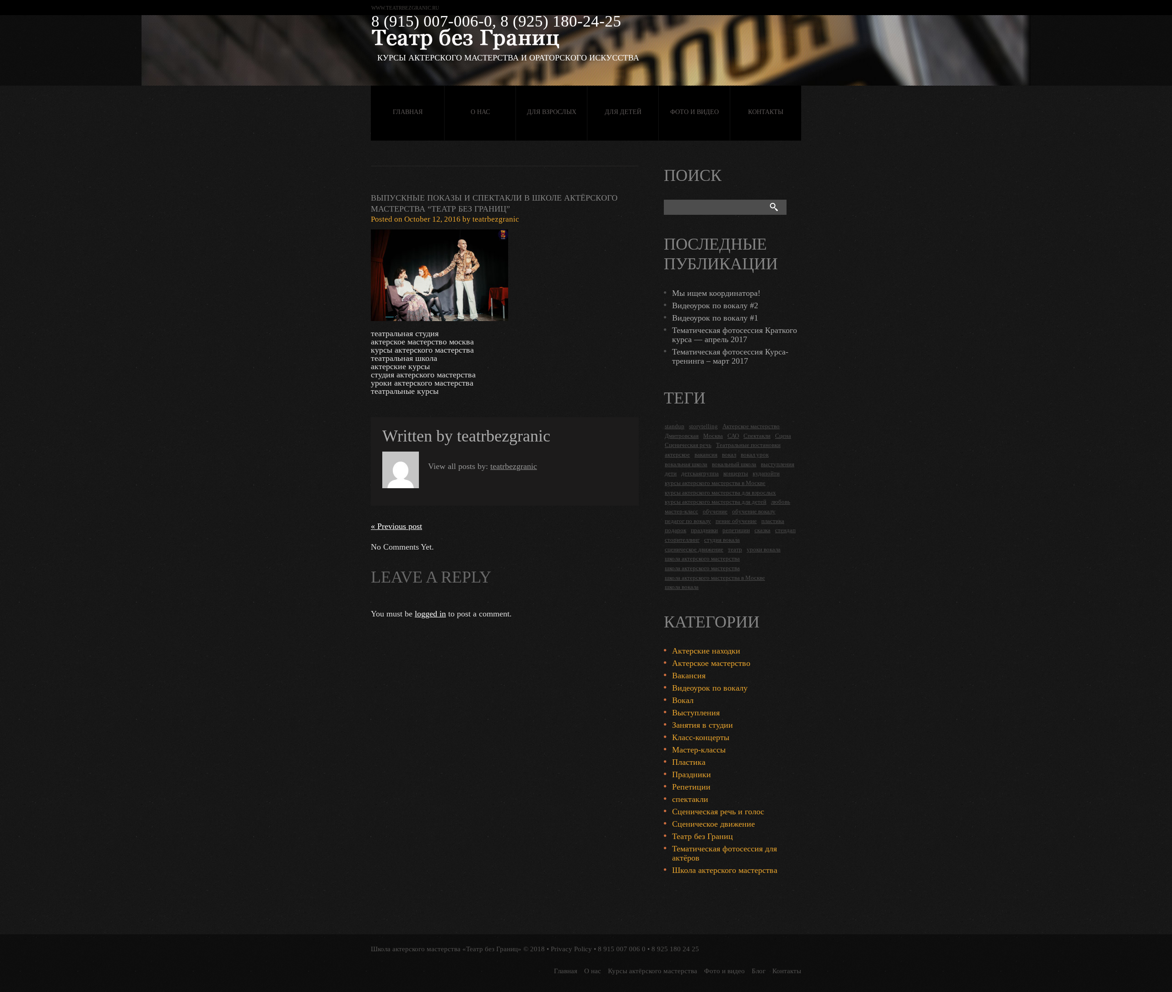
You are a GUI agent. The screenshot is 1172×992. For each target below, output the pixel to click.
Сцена (783, 435)
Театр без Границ (702, 836)
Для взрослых (551, 112)
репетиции (736, 530)
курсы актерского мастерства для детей (715, 501)
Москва (713, 435)
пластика (772, 521)
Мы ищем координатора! (716, 293)
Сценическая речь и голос (718, 811)
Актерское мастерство (751, 426)
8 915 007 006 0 (622, 949)
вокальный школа (734, 464)
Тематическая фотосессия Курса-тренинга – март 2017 (730, 356)
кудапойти (766, 473)
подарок (675, 530)
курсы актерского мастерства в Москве (715, 483)
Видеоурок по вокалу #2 (715, 305)
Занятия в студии (702, 725)
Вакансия (688, 675)
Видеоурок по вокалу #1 (715, 317)
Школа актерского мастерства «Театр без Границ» (446, 949)
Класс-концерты (700, 737)
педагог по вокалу (688, 521)
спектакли (690, 799)
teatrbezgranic (495, 219)
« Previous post (396, 526)
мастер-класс (681, 511)
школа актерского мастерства (702, 558)
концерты (735, 473)
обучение (715, 511)
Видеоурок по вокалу (710, 687)
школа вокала (682, 586)
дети (671, 473)
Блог (758, 971)
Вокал (683, 700)
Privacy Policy (571, 949)
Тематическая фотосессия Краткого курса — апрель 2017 (734, 335)
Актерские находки (706, 650)
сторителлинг (682, 539)
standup (674, 426)
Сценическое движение (713, 823)
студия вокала (722, 539)
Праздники (691, 774)
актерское (677, 454)
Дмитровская (682, 435)
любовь (780, 501)
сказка (762, 530)
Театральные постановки (748, 444)
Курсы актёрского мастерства (652, 971)
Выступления (696, 712)
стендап (785, 530)
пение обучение (736, 521)
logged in (430, 613)
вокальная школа (686, 464)
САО (733, 435)
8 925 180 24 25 (675, 949)
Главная (408, 112)
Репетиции (691, 786)
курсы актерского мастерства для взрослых (720, 492)
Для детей (623, 112)
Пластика (688, 762)
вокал (729, 454)
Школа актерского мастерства (724, 870)
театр (735, 549)
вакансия (706, 454)
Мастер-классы (699, 749)
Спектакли (756, 435)
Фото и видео (694, 112)
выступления (777, 464)
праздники (704, 530)
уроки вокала (764, 549)
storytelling (703, 426)
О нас (480, 112)
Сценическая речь (688, 444)
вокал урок (755, 454)
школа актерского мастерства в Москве (715, 577)
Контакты (765, 112)
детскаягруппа (700, 473)
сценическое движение (694, 549)
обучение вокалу (754, 511)
